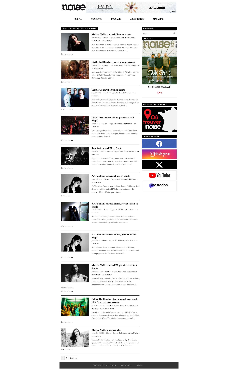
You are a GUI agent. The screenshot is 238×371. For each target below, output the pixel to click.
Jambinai (131, 151)
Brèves (78, 18)
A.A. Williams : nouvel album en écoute (111, 175)
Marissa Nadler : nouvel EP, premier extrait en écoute (114, 267)
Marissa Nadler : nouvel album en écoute (111, 34)
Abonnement (137, 18)
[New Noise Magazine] (73, 7)
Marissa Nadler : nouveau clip (106, 329)
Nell (93, 308)
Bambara (119, 93)
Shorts (106, 37)
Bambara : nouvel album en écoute (108, 89)
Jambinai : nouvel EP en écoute (107, 148)
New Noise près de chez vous (104, 365)
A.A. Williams (122, 179)
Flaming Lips (133, 305)
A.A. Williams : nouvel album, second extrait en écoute (115, 205)
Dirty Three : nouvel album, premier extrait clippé (113, 119)
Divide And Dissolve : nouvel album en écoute (113, 62)
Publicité (139, 365)
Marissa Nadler (130, 37)
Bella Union (120, 37)
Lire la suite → (67, 54)
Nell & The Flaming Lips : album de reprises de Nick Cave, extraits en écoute (115, 300)
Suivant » (73, 358)
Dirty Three (128, 123)
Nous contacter (126, 365)
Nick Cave (98, 308)
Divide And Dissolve (132, 65)
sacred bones (96, 40)
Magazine (158, 18)
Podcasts (116, 18)
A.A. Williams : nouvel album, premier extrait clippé (114, 236)
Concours (96, 18)
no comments (107, 40)
